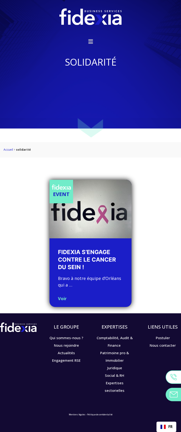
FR (170, 426)
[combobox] (166, 427)
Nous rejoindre (66, 345)
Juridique (114, 367)
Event (61, 193)
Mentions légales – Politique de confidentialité (90, 414)
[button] (90, 41)
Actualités (66, 352)
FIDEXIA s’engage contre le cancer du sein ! (87, 260)
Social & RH (114, 375)
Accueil (8, 150)
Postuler (163, 337)
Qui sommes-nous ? (66, 337)
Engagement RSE (66, 360)
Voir (62, 298)
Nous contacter (163, 345)
